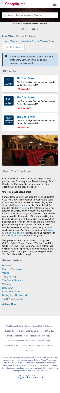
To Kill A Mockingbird (12, 298)
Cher (21, 196)
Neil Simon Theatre (15, 235)
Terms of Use (34, 345)
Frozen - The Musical (12, 269)
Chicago (49, 229)
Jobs (26, 335)
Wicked (5, 272)
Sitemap (29, 350)
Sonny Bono (21, 207)
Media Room (35, 335)
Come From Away (11, 291)
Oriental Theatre (16, 232)
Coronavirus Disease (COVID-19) (40, 330)
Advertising (47, 335)
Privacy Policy (47, 345)
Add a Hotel (31, 340)
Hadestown (7, 287)
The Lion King (9, 276)
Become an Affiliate (16, 340)
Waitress (6, 283)
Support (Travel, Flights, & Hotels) (38, 326)
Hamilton (6, 265)
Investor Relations (14, 335)
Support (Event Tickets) (14, 330)
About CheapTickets (14, 326)
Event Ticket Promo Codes (16, 345)
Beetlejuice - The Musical (14, 295)
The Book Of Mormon (12, 280)
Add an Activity (44, 340)
